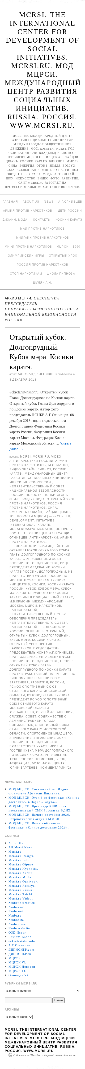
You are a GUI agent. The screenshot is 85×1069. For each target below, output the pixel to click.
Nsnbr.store (17, 924)
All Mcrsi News (20, 847)
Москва (16, 605)
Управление (20, 737)
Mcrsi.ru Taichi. (21, 894)
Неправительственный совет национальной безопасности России (37, 491)
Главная (10, 201)
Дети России (70, 210)
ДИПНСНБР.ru (19, 954)
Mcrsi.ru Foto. (19, 860)
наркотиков (50, 605)
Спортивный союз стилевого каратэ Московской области (39, 729)
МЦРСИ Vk (17, 962)
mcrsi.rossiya (22, 529)
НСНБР (49, 495)
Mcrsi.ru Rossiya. (22, 885)
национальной (23, 610)
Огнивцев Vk (18, 975)
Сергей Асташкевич (54, 712)
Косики (38, 584)
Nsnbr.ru (14, 915)
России (57, 682)
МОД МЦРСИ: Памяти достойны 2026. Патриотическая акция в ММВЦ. (39, 816)
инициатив (19, 584)
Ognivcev (64, 529)
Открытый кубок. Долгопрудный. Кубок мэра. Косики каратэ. (41, 351)
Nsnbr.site (16, 920)
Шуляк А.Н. (42, 282)
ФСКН (47, 763)
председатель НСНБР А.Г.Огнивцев (41, 652)
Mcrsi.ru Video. (20, 898)
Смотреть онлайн (25, 512)
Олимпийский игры (26, 255)
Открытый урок (63, 255)
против (16, 674)
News (49, 201)
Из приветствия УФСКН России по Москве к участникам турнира (40, 576)
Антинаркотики (44, 537)
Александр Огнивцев (37, 374)
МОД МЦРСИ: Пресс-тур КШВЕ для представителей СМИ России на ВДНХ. (40, 808)
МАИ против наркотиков (42, 228)
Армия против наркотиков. (28, 210)
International (22, 524)
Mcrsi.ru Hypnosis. (23, 868)
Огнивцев (35, 631)
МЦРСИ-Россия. (37, 482)
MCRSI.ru (45, 529)
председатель (46, 648)
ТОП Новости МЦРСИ (27, 516)
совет (31, 716)
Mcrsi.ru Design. (21, 856)
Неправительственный (30, 614)
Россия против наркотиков (42, 264)
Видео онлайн (22, 469)
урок (60, 759)
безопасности (23, 546)
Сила (52, 507)
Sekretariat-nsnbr (21, 941)
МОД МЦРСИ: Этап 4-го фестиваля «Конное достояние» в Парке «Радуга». (43, 799)
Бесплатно (58, 465)
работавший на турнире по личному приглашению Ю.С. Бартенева (42, 678)
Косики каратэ (68, 219)
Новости (34, 495)
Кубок (31, 588)
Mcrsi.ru (41, 456)
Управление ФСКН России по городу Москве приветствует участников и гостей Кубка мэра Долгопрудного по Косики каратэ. (41, 746)
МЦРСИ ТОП (18, 971)
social (15, 533)
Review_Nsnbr (19, 937)
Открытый (55, 631)
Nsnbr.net (15, 911)
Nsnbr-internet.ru (21, 902)
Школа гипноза (61, 273)
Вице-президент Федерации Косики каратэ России (40, 567)
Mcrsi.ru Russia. (21, 890)
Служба (16, 716)
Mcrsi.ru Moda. (20, 877)
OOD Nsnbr (17, 932)
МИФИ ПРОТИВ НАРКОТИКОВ (28, 246)
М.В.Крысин (19, 601)
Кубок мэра (48, 588)
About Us (31, 201)
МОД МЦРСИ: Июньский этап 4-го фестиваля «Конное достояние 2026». (38, 825)
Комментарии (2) (55, 767)
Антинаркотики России (31, 461)
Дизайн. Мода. (16, 219)
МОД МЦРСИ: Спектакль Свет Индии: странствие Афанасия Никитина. (39, 791)
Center (63, 516)
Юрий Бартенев (23, 767)
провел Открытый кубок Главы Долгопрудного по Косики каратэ (41, 665)
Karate (44, 524)
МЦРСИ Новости (21, 966)
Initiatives (45, 520)
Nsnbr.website (19, 928)
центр (59, 763)
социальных (21, 725)
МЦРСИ (15, 482)
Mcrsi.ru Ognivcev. (23, 881)
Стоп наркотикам (26, 273)
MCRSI (25, 456)
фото (36, 763)
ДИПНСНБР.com (21, 949)
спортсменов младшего (49, 733)
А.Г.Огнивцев (70, 201)
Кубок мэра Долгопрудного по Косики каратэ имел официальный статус (41, 593)
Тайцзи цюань (57, 512)
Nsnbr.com (16, 907)
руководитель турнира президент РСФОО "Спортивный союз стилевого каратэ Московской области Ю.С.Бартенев (39, 704)
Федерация (19, 763)
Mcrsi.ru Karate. (21, 873)
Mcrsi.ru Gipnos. (21, 864)
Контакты (42, 219)
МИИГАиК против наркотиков (42, 237)
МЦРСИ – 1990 (68, 246)
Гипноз (44, 469)
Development (21, 520)
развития (39, 682)
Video (56, 456)
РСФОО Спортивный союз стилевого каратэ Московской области (38, 691)
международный (48, 601)
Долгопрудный (52, 571)
